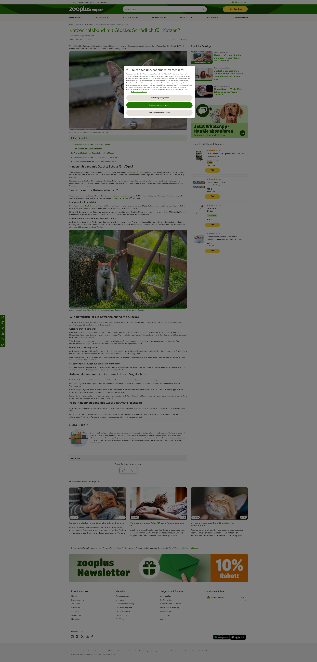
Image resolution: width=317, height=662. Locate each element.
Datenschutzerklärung (139, 92)
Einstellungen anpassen (159, 98)
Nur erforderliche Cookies (159, 112)
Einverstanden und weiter (159, 105)
